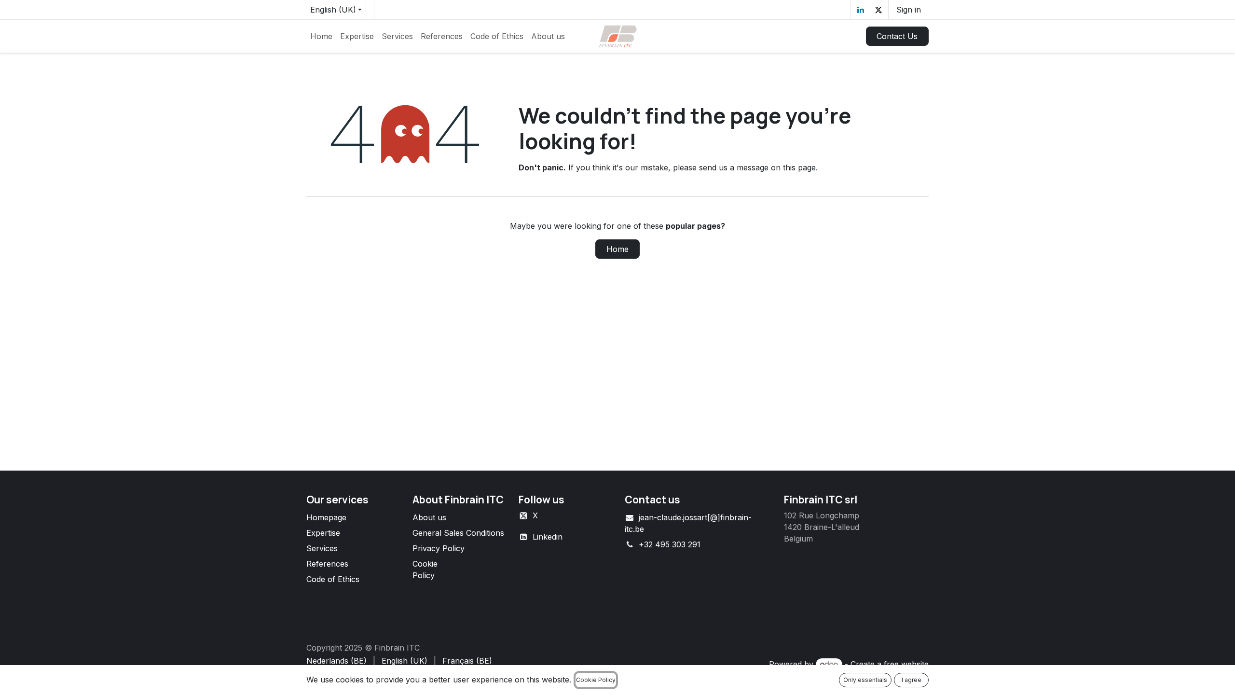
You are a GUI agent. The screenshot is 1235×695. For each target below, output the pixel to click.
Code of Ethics (332, 579)
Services (322, 548)
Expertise (323, 533)
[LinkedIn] (860, 9)
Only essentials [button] (865, 679)
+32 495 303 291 (669, 544)
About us (429, 517)
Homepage (326, 517)
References (327, 564)
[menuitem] (321, 36)
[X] (878, 9)
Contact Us (897, 36)
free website (906, 664)
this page (799, 167)
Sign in (908, 9)
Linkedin (548, 537)
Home (617, 249)
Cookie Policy (596, 679)
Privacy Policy (438, 548)
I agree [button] (911, 679)
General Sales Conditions (458, 533)
